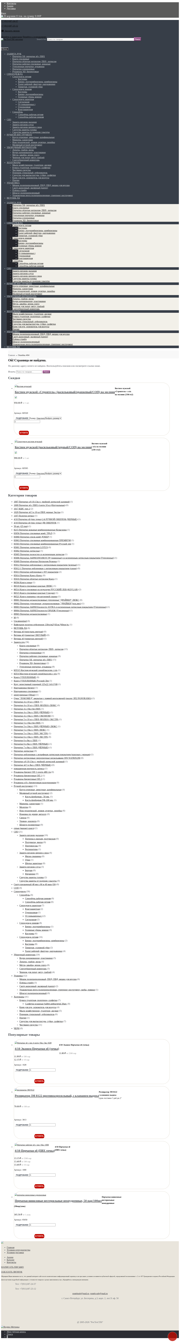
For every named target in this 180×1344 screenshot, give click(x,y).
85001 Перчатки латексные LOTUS (31, 547)
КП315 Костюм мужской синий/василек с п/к (35, 670)
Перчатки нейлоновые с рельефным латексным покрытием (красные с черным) (52, 754)
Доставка (11, 8)
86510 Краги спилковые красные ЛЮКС (33, 586)
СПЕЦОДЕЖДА (15, 74)
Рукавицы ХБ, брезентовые (25, 71)
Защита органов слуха (23, 124)
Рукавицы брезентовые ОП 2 (28, 779)
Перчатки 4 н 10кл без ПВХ (27, 709)
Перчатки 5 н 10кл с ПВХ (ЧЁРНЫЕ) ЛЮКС (35, 726)
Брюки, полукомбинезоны (30, 94)
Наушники (30, 874)
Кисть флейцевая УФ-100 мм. (39, 800)
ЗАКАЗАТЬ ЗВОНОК (11, 1272)
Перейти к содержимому (34, 37)
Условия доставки (15, 1252)
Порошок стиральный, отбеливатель (29, 172)
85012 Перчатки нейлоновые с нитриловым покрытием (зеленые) (45, 565)
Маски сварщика (33, 856)
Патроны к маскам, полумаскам (40, 839)
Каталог (10, 1260)
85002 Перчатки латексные (27, 551)
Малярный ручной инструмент (27, 145)
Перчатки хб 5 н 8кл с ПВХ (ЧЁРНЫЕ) (32, 765)
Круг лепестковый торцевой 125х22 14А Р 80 (36, 684)
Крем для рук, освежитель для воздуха (30, 178)
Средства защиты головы (24, 130)
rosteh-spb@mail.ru (99, 1293)
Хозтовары (19, 997)
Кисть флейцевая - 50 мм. (37, 796)
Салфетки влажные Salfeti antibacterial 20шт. (46, 1004)
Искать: (11, 371)
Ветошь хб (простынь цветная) (28, 631)
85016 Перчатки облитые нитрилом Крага (34, 579)
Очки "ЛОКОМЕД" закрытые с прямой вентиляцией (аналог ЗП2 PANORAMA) (53, 698)
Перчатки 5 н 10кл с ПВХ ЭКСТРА (31, 733)
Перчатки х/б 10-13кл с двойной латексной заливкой (39, 761)
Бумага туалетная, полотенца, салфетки (31, 167)
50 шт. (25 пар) (21, 526)
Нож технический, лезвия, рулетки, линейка (33, 142)
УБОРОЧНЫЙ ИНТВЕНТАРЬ (21, 147)
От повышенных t (26, 104)
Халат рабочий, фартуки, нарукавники (36, 84)
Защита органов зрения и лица (27, 127)
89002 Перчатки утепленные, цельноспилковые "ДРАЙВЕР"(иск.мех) (47, 603)
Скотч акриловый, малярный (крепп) (30, 188)
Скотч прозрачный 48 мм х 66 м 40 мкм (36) (35, 884)
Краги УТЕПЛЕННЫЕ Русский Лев (31, 681)
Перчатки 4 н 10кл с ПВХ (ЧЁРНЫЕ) (32, 712)
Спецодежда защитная (23, 99)
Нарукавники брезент (24, 688)
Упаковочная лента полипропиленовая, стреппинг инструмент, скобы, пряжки (57, 990)
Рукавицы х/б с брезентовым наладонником (35, 782)
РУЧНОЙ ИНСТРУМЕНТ (19, 135)
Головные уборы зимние (30, 97)
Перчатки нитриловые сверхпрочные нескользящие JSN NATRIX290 (47, 758)
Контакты (11, 3)
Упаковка (18, 976)
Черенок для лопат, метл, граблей (28, 157)
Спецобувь (17, 112)
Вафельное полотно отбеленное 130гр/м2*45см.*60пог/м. (41, 624)
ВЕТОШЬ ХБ (13, 198)
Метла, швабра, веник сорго (25, 155)
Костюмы (22, 79)
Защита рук (19, 642)
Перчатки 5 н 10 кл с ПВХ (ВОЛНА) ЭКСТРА (36, 719)
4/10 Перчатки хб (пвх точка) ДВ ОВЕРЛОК (35, 523)
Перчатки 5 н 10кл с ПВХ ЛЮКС (30, 730)
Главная (11, 355)
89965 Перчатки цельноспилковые (30, 614)
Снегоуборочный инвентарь (26, 160)
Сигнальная (23, 102)
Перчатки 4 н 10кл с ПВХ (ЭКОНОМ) (32, 716)
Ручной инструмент (23, 786)
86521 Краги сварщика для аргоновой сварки (35, 596)
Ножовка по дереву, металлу (33, 814)
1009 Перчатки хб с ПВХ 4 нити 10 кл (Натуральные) (39, 505)
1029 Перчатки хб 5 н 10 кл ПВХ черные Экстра (37, 512)
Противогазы (31, 846)
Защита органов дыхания (24, 122)
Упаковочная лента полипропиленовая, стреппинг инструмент (42, 195)
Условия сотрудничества (18, 1250)
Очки (27, 860)
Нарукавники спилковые (26, 691)
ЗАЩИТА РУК (14, 54)
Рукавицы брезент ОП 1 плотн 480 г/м (32, 772)
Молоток (23, 807)
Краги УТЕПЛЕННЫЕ (25, 677)
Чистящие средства (21, 170)
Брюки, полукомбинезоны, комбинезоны (37, 81)
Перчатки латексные (24, 751)
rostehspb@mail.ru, (81, 1293)
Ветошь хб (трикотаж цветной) (28, 638)
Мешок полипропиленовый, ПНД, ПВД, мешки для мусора (41, 185)
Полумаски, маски (34, 842)
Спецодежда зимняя (22, 89)
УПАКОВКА (13, 183)
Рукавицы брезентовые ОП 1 (28, 775)
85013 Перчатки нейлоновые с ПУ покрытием (36, 572)
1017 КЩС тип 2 (22, 509)
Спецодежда (20, 891)
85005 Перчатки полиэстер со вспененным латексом (39, 554)
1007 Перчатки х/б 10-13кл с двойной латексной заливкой (42, 502)
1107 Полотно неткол (24, 516)
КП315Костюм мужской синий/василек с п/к (35, 674)
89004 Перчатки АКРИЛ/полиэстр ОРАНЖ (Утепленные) (41, 610)
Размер (33, 418)
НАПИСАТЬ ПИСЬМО (12, 1267)
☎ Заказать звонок (10, 31)
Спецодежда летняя (21, 76)
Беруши (28, 870)
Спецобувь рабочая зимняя (31, 117)
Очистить (41, 418)
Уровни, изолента (27, 821)
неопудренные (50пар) (24, 695)
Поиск (10, 1334)
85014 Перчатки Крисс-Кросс (28, 575)
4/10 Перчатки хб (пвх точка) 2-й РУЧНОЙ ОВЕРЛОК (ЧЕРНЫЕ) (45, 519)
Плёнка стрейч (19, 190)
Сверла (22, 818)
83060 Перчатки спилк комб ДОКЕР (31, 537)
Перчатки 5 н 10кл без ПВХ (27, 723)
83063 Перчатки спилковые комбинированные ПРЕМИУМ (42, 540)
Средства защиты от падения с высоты (31, 132)
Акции (10, 6)
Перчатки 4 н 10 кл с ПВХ (26, 702)
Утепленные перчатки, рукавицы (28, 66)
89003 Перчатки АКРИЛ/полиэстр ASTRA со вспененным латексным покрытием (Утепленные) (60, 607)
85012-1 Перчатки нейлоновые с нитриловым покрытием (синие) (45, 568)
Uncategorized (20, 621)
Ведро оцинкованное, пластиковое (29, 152)
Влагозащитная (25, 109)
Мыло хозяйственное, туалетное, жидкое (31, 165)
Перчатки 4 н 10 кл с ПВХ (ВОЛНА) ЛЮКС (35, 705)
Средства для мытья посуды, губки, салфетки (34, 175)
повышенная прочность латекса (29, 768)
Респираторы (31, 849)
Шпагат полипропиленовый (26, 193)
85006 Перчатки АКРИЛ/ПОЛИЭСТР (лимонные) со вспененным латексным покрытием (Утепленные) (64, 558)
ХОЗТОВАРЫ (14, 162)
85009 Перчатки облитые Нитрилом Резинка (35, 561)
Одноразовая (24, 107)
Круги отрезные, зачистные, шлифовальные (33, 137)
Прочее (15, 180)
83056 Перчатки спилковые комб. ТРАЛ (33, 533)
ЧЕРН (17, 1028)
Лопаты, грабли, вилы (23, 150)
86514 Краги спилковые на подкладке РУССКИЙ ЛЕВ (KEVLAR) (46, 589)
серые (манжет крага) (24, 828)
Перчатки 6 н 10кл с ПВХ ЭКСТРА (31, 737)
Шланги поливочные (29, 825)
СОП (16, 888)
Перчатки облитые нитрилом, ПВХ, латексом (34, 61)
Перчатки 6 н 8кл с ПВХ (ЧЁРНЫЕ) (31, 744)
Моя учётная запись (16, 1332)
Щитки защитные (33, 863)
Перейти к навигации (11, 37)
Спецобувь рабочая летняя (30, 114)
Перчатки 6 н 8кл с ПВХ (26, 740)
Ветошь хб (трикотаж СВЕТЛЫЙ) (30, 635)
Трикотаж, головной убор (30, 87)
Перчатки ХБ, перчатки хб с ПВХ (28, 56)
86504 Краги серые (23, 582)
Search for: (41, 39)
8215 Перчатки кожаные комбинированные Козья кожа (40, 530)
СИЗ (9, 119)
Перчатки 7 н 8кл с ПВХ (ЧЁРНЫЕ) (31, 747)
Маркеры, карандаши (22, 140)
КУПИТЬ (24, 433)
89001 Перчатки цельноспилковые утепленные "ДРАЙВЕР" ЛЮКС (46, 600)
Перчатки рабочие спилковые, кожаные (31, 64)
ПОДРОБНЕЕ (22, 418)
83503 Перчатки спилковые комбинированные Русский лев (42, 544)
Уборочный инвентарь (24, 954)
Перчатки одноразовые (23, 69)
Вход (3, 13)
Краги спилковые (20, 59)
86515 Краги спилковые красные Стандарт (34, 593)
